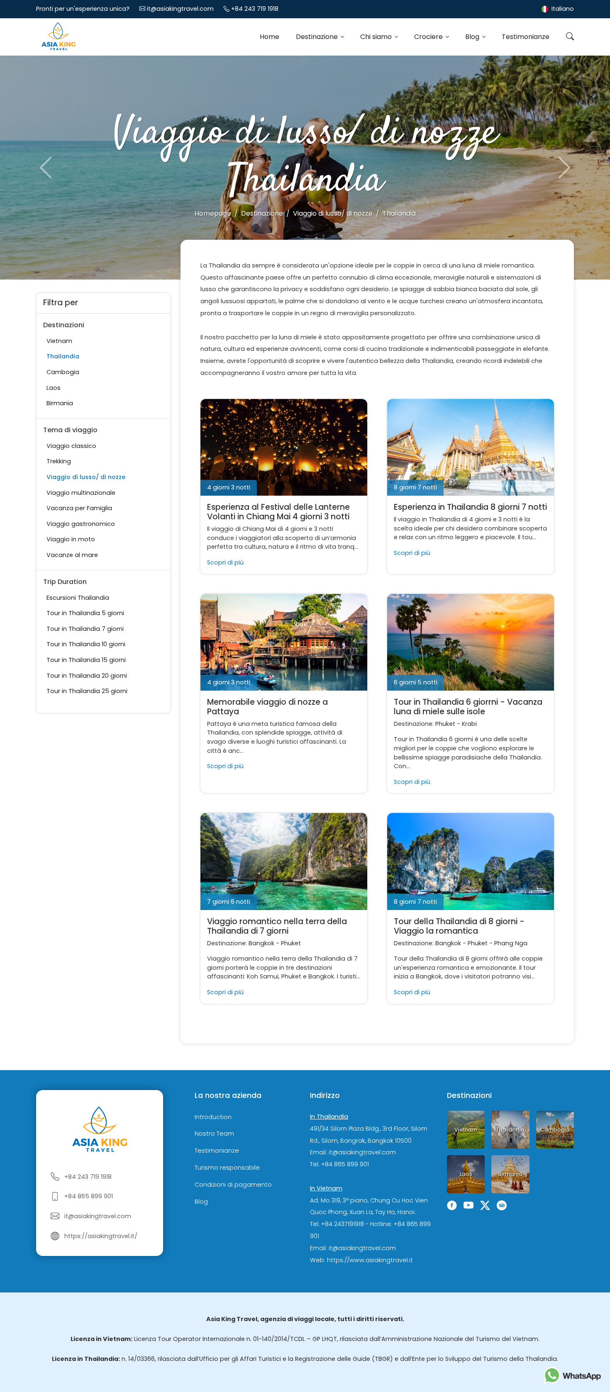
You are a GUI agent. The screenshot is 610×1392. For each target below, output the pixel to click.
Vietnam (59, 341)
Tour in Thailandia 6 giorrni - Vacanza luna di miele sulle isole (468, 706)
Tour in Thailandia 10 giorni (85, 644)
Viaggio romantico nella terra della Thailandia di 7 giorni (277, 926)
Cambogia (62, 372)
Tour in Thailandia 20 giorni (86, 676)
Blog (473, 36)
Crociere (429, 36)
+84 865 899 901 (88, 1196)
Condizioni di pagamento (233, 1184)
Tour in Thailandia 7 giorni (85, 629)
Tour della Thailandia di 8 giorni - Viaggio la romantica (459, 926)
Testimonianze (525, 36)
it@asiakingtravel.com (180, 9)
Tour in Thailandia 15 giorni (86, 660)
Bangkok (261, 943)
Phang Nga (510, 943)
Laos (53, 388)
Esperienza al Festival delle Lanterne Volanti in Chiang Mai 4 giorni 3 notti (278, 511)
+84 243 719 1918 (254, 9)
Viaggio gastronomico (80, 524)
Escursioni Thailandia (77, 598)
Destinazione (317, 36)
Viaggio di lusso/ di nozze (85, 477)
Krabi (469, 724)
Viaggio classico (71, 446)
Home (269, 36)
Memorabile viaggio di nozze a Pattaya (267, 706)
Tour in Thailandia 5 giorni (85, 613)
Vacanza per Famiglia (79, 508)
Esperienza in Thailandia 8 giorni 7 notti (470, 507)
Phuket (445, 724)
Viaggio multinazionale (80, 493)
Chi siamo (376, 36)
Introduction (213, 1117)
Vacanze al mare (72, 555)
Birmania (59, 403)
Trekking (58, 461)
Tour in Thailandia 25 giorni (86, 691)
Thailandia (62, 356)
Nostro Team (214, 1134)
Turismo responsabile (227, 1167)
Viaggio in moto (70, 539)
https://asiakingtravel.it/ (100, 1236)
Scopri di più (225, 562)
